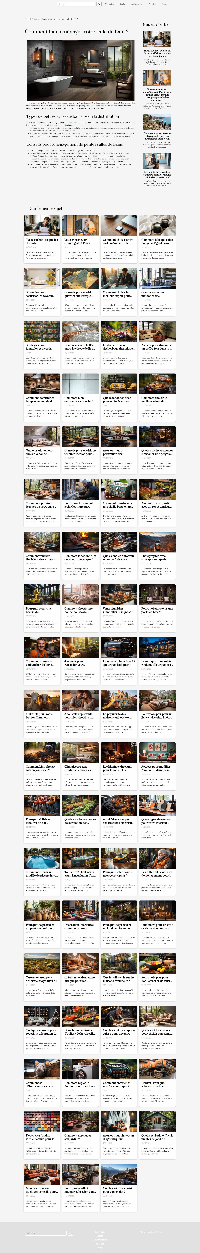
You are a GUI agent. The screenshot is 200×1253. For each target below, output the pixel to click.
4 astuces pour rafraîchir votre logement (74, 665)
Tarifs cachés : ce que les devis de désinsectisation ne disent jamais (157, 53)
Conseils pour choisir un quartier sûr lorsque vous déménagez (80, 296)
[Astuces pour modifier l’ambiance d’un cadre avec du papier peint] (157, 752)
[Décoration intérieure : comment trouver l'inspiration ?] (80, 910)
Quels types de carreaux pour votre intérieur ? (157, 821)
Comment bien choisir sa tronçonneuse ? (40, 768)
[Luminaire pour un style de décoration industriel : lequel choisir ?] (157, 910)
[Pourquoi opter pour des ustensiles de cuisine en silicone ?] (157, 963)
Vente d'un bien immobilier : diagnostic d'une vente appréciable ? (118, 614)
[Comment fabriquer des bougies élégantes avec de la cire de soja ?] (157, 225)
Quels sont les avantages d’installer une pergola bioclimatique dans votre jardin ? (157, 456)
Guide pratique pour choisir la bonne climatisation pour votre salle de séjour (41, 456)
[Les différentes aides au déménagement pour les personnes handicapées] (157, 858)
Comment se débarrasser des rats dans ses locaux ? (39, 1086)
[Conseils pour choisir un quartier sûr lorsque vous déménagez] (80, 278)
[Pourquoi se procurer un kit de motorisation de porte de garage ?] (119, 910)
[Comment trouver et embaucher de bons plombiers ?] (42, 647)
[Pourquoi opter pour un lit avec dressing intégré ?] (157, 699)
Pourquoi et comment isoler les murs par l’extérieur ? (78, 506)
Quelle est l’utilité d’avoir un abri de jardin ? (157, 1137)
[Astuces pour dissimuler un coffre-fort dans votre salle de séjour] (157, 331)
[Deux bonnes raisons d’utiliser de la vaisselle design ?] (80, 1016)
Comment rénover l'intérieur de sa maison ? (41, 559)
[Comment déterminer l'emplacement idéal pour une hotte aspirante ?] (42, 383)
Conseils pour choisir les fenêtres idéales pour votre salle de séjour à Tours (80, 456)
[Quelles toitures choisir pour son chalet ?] (119, 1174)
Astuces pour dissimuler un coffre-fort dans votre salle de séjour (157, 348)
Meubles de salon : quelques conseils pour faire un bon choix (41, 1192)
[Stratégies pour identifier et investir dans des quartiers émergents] (42, 331)
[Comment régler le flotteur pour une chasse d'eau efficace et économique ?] (80, 1068)
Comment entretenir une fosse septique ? (116, 1084)
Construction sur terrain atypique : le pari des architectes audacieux (157, 136)
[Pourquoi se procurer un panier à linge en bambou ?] (42, 910)
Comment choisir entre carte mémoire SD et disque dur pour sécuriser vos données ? (118, 245)
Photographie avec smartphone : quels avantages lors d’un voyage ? (153, 561)
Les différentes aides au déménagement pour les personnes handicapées (157, 875)
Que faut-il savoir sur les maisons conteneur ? (118, 979)
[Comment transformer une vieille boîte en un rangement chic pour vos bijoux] (119, 489)
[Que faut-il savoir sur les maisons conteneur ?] (119, 963)
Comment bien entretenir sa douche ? (78, 399)
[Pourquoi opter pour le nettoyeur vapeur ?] (119, 858)
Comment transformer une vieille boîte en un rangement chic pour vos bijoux (117, 508)
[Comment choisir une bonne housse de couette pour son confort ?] (80, 594)
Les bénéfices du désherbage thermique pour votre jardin (118, 348)
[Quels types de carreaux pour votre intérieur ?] (157, 805)
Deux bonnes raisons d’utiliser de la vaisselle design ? (79, 1033)
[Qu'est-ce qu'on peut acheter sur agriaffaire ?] (42, 963)
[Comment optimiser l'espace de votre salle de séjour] (42, 489)
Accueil (28, 19)
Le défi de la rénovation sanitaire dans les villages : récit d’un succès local (157, 175)
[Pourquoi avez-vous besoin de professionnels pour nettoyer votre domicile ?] (42, 594)
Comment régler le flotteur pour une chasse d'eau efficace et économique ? (80, 1088)
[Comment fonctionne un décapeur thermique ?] (80, 541)
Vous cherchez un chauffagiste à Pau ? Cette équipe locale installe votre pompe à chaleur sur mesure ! (157, 95)
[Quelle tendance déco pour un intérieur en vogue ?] (119, 383)
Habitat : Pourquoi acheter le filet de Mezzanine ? (153, 1086)
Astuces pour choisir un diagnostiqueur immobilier (118, 1139)
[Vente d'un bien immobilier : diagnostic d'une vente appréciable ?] (119, 594)
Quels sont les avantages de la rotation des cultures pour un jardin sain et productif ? (80, 825)
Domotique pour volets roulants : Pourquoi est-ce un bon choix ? (156, 665)
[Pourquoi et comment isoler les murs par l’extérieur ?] (80, 489)
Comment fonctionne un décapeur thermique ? (80, 557)
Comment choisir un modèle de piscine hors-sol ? (41, 875)
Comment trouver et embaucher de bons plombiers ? (39, 665)
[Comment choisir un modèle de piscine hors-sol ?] (42, 858)
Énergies (152, 4)
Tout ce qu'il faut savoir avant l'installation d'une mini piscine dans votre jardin (80, 877)
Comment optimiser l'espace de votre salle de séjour (42, 506)
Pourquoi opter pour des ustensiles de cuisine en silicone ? (157, 981)
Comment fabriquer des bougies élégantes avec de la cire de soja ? (157, 243)
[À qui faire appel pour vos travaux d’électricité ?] (119, 805)
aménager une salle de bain (75, 122)
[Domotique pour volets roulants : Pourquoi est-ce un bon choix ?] (157, 647)
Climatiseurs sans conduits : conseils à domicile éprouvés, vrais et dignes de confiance (80, 772)
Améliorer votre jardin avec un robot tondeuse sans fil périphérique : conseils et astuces (156, 508)
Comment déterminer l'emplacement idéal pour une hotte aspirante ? (40, 403)
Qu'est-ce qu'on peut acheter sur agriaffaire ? (41, 979)
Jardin (122, 4)
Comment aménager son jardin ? (77, 1137)
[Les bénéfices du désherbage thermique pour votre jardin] (119, 331)
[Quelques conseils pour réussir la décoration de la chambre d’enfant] (42, 1016)
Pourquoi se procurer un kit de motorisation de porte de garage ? (117, 928)
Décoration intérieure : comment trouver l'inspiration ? (79, 928)
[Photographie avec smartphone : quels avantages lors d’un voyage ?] (157, 541)
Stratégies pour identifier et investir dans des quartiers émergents (38, 350)
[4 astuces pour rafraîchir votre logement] (80, 647)
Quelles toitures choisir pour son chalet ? (118, 1190)
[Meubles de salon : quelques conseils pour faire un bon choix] (42, 1174)
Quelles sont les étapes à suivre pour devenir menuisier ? (119, 1033)
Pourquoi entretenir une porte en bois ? (157, 610)
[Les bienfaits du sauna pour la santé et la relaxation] (119, 752)
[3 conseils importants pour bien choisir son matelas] (80, 699)
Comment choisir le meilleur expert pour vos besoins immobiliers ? (118, 298)
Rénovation (109, 4)
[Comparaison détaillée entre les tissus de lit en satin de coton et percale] (80, 331)
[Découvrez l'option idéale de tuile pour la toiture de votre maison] (42, 1121)
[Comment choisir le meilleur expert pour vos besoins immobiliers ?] (119, 278)
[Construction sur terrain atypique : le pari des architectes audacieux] (157, 122)
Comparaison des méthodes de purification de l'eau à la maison (156, 298)
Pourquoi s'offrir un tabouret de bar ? (39, 821)
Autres (164, 4)
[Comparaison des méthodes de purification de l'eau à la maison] (157, 278)
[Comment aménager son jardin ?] (80, 1121)
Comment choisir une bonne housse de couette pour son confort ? (78, 614)
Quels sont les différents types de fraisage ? (118, 557)
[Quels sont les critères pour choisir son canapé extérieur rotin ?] (157, 1016)
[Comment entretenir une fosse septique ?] (119, 1068)
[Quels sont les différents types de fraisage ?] (119, 541)
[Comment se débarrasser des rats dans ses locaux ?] (42, 1068)
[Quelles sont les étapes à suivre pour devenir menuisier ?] (119, 1016)
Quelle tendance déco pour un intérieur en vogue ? (117, 401)
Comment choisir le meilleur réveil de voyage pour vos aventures (154, 403)
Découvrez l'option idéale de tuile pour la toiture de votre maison (41, 1139)
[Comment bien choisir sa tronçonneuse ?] (42, 752)
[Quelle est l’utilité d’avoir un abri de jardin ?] (157, 1121)
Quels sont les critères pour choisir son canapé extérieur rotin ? (157, 1033)
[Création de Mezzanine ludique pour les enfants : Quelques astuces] (80, 963)
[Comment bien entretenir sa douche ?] (80, 383)
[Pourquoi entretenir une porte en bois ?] (157, 594)
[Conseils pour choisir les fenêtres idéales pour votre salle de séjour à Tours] (80, 436)
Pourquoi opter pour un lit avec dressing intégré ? (157, 717)
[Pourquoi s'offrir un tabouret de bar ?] (42, 805)
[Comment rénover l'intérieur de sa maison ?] (42, 541)
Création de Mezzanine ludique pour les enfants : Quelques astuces (79, 983)
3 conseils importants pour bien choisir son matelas (78, 717)
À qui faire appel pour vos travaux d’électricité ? (118, 823)
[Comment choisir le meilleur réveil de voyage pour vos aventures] (157, 383)
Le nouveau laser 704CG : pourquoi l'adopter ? (119, 663)
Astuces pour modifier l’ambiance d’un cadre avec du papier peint (155, 770)
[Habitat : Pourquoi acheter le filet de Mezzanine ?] (157, 1068)
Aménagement (136, 4)
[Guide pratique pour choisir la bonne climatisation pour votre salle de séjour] (42, 436)
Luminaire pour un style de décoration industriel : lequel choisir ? (157, 928)
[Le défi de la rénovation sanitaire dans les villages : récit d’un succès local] (157, 161)
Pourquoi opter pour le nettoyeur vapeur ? (118, 873)
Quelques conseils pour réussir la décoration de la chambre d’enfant (41, 1033)
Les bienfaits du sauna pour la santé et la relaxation (117, 770)
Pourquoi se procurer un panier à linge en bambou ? (40, 928)
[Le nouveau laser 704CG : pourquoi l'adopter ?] (119, 647)
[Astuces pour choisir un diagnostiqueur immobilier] (119, 1121)
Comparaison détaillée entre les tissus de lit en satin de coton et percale (80, 348)
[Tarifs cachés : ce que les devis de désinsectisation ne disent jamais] (157, 39)
